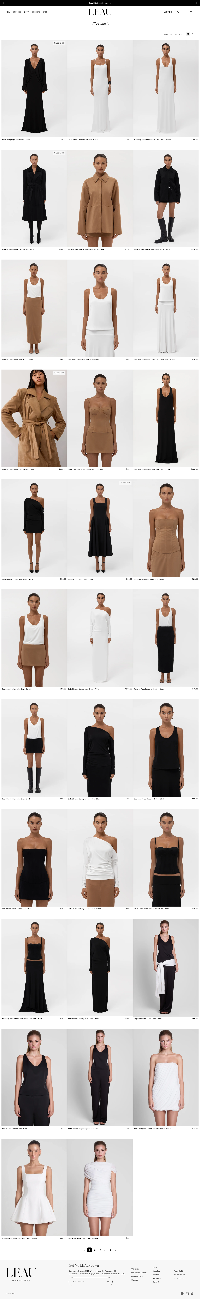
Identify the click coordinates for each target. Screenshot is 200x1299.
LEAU (13, 1293)
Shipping (156, 1271)
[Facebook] (182, 1293)
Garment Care (137, 1276)
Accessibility (179, 1271)
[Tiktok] (192, 1293)
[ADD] (194, 1012)
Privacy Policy (179, 1274)
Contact (156, 1282)
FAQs (155, 1267)
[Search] (178, 12)
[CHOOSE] (128, 133)
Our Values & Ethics (139, 1273)
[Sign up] (108, 1282)
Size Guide (157, 1278)
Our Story (135, 1269)
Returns (156, 1274)
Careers (134, 1280)
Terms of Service (180, 1278)
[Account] (184, 12)
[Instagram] (187, 1293)
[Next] (115, 1249)
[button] (179, 34)
